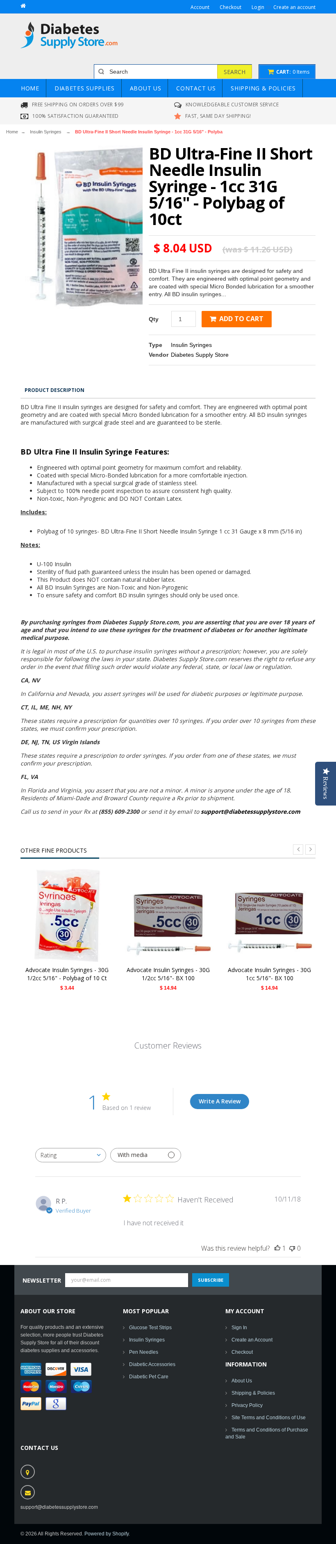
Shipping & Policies (253, 1393)
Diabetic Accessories (152, 1364)
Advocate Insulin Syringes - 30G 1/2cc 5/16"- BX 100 (168, 974)
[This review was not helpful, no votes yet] (292, 1248)
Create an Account (252, 1340)
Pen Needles (143, 1352)
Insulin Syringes (45, 131)
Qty (154, 319)
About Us (242, 1381)
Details (69, 915)
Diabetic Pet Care (148, 1377)
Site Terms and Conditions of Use (269, 1417)
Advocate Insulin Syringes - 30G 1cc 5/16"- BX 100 (269, 974)
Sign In (239, 1327)
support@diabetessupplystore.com (250, 811)
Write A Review (220, 1101)
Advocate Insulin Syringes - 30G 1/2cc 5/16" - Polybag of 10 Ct (67, 974)
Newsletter (42, 1280)
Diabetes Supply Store (200, 354)
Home (12, 131)
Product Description (54, 390)
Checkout (242, 1352)
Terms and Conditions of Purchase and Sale (266, 1433)
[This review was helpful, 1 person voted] (277, 1248)
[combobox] (70, 1155)
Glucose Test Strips (150, 1327)
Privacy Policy (247, 1405)
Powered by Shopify (106, 1534)
